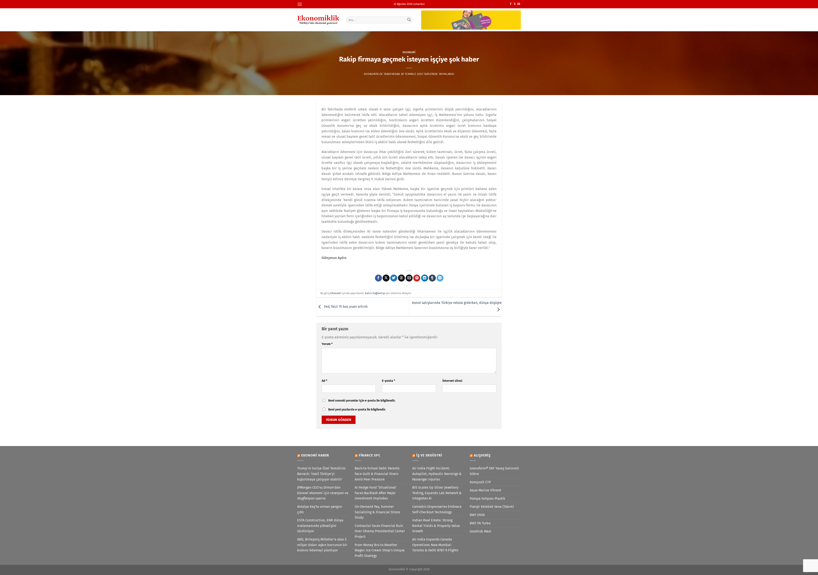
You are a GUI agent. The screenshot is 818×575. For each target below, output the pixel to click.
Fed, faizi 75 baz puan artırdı (345, 307)
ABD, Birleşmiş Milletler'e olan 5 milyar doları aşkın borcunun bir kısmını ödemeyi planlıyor (322, 544)
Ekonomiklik (373, 74)
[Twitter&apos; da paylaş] (393, 278)
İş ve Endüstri (429, 455)
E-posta (388, 381)
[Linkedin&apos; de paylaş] (424, 278)
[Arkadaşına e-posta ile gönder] (409, 278)
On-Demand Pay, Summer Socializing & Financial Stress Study (377, 512)
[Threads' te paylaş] (401, 278)
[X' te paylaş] (386, 278)
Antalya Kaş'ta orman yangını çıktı (319, 509)
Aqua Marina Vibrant (485, 490)
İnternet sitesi (452, 381)
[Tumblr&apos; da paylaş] (432, 278)
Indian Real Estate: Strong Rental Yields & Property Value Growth (436, 525)
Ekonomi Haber (315, 455)
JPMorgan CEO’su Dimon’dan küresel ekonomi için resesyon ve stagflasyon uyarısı (322, 492)
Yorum (327, 344)
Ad (324, 381)
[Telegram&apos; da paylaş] (440, 278)
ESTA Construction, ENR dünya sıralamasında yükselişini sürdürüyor (320, 525)
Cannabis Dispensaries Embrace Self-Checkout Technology (437, 509)
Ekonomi (409, 52)
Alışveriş (482, 455)
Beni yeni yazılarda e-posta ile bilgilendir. (357, 409)
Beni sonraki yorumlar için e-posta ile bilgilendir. (361, 400)
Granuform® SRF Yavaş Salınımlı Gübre (494, 471)
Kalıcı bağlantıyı (375, 293)
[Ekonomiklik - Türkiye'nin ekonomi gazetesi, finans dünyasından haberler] (318, 20)
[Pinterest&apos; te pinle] (416, 278)
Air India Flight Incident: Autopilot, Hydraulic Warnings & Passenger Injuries (437, 473)
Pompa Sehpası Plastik (487, 498)
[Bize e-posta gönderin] (518, 4)
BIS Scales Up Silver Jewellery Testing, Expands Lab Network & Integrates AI (437, 492)
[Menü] (299, 4)
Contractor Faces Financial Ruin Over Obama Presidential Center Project (380, 531)
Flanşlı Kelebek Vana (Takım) (492, 507)
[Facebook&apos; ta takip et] (510, 4)
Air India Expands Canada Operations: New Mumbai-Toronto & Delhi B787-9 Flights (435, 544)
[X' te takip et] (514, 4)
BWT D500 (477, 515)
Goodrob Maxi (480, 531)
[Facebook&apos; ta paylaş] (378, 278)
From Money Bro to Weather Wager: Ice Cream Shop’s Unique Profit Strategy (380, 550)
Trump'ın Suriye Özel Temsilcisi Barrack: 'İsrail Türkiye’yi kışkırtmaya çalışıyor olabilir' (321, 473)
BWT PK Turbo (480, 523)
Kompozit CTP (480, 482)
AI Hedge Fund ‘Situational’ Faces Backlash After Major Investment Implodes (376, 492)
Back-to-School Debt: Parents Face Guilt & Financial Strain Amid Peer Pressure (377, 473)
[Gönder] (409, 19)
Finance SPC (369, 455)
